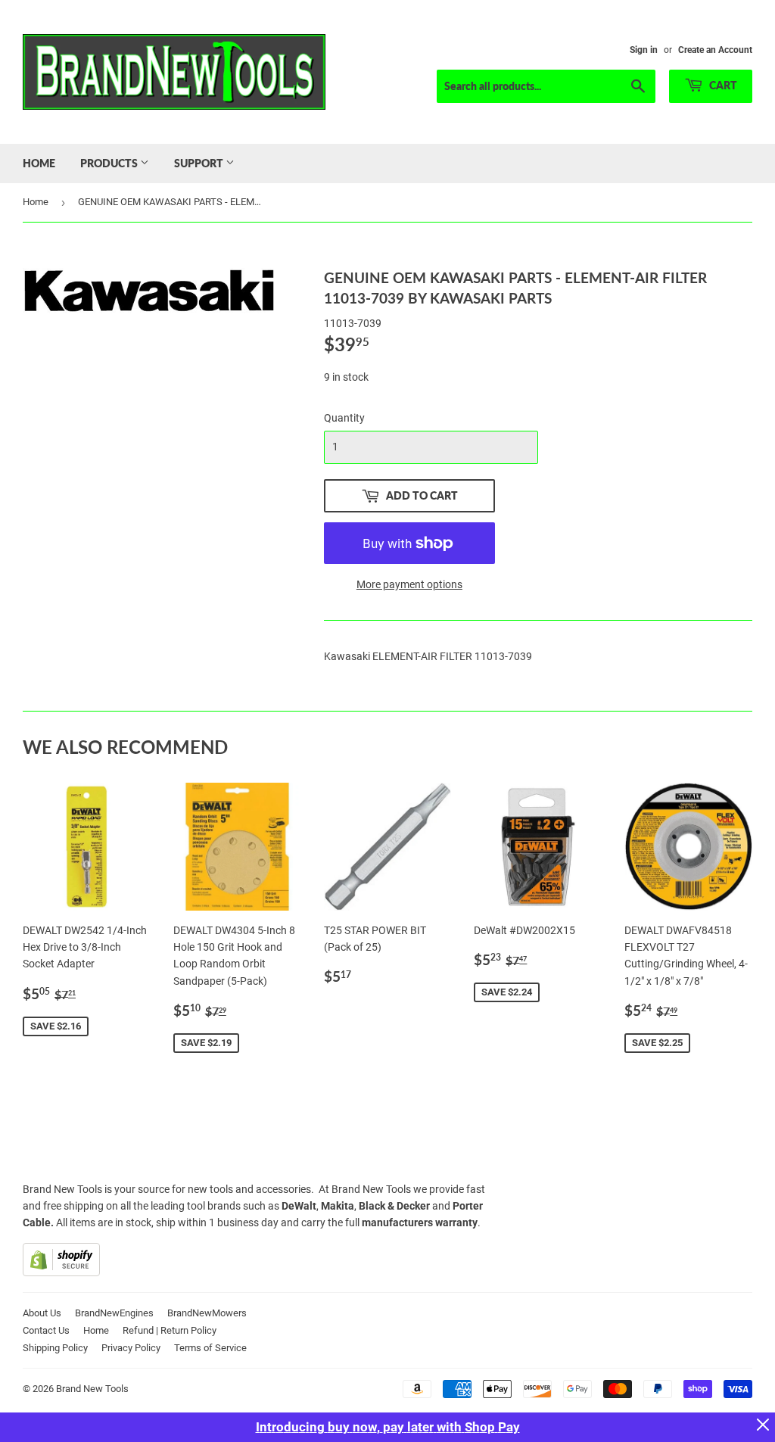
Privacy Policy (130, 1347)
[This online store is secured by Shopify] (61, 1272)
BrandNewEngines (114, 1313)
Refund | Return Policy (169, 1330)
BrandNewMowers (207, 1313)
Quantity (344, 418)
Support (200, 163)
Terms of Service (210, 1347)
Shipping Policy (55, 1347)
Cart (722, 85)
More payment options (409, 584)
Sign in (644, 50)
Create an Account (715, 50)
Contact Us (46, 1330)
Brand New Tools (92, 1388)
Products (110, 163)
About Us (42, 1313)
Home (39, 163)
